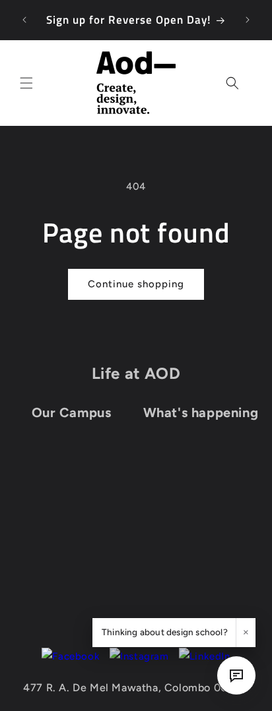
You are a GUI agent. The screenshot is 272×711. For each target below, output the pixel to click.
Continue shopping (136, 284)
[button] (26, 83)
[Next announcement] (247, 19)
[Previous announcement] (24, 19)
